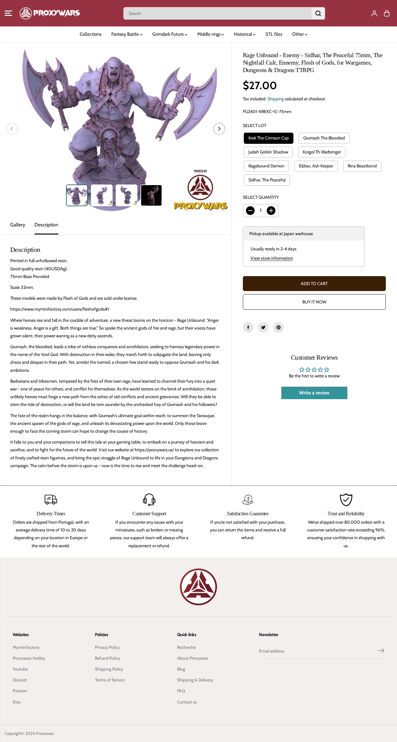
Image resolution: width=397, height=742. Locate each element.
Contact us (187, 702)
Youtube (20, 669)
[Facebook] (248, 327)
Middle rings (209, 34)
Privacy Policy (107, 647)
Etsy (17, 702)
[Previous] (12, 129)
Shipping (275, 99)
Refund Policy (107, 658)
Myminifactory (26, 647)
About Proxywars (192, 658)
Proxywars (45, 733)
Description (46, 225)
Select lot (254, 125)
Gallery (17, 225)
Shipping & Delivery (195, 680)
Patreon (20, 691)
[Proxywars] (50, 13)
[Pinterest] (278, 327)
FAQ (181, 691)
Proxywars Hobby (29, 658)
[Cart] (386, 13)
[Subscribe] (381, 651)
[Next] (219, 129)
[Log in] (374, 13)
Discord (20, 680)
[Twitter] (263, 327)
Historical (243, 34)
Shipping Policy (109, 669)
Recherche (186, 647)
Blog (181, 669)
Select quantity (261, 197)
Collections (90, 34)
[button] (8, 13)
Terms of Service (110, 680)
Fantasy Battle (125, 34)
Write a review (314, 393)
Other (298, 34)
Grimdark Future (168, 34)
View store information (272, 258)
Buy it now (314, 302)
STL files (273, 34)
